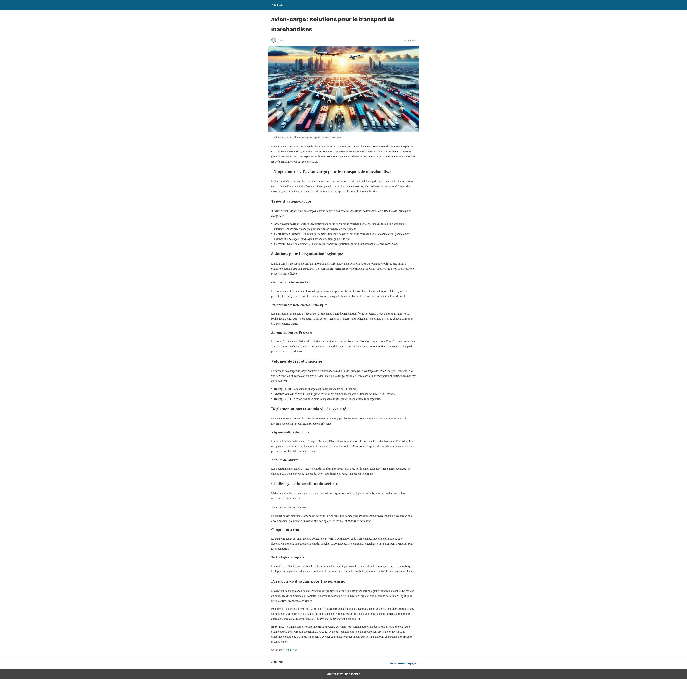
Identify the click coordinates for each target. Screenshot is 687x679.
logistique (291, 649)
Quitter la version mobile (343, 674)
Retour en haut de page (403, 663)
